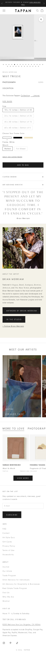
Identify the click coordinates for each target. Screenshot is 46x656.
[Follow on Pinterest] (10, 643)
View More (23, 478)
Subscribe (12, 515)
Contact (6, 533)
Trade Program (9, 575)
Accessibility (8, 554)
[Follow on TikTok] (17, 643)
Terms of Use (8, 550)
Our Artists (7, 571)
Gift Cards (7, 542)
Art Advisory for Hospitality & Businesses (21, 584)
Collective (25, 95)
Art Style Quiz (9, 537)
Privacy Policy (9, 546)
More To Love (14, 428)
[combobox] (37, 10)
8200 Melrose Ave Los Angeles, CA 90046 (22, 624)
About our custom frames (12, 157)
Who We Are (8, 597)
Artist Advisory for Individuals (16, 580)
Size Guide (7, 101)
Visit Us (6, 592)
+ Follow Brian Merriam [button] (13, 326)
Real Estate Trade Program (15, 588)
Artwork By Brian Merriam (21, 311)
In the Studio (14, 319)
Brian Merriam (10, 72)
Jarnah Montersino (12, 465)
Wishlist (6, 601)
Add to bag (23, 165)
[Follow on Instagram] (4, 643)
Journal (6, 567)
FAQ (4, 529)
